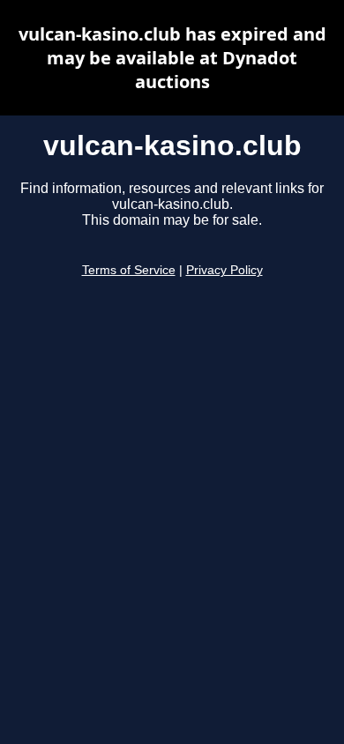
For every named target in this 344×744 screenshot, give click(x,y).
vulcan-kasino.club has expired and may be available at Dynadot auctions (172, 57)
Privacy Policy (224, 270)
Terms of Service (129, 270)
